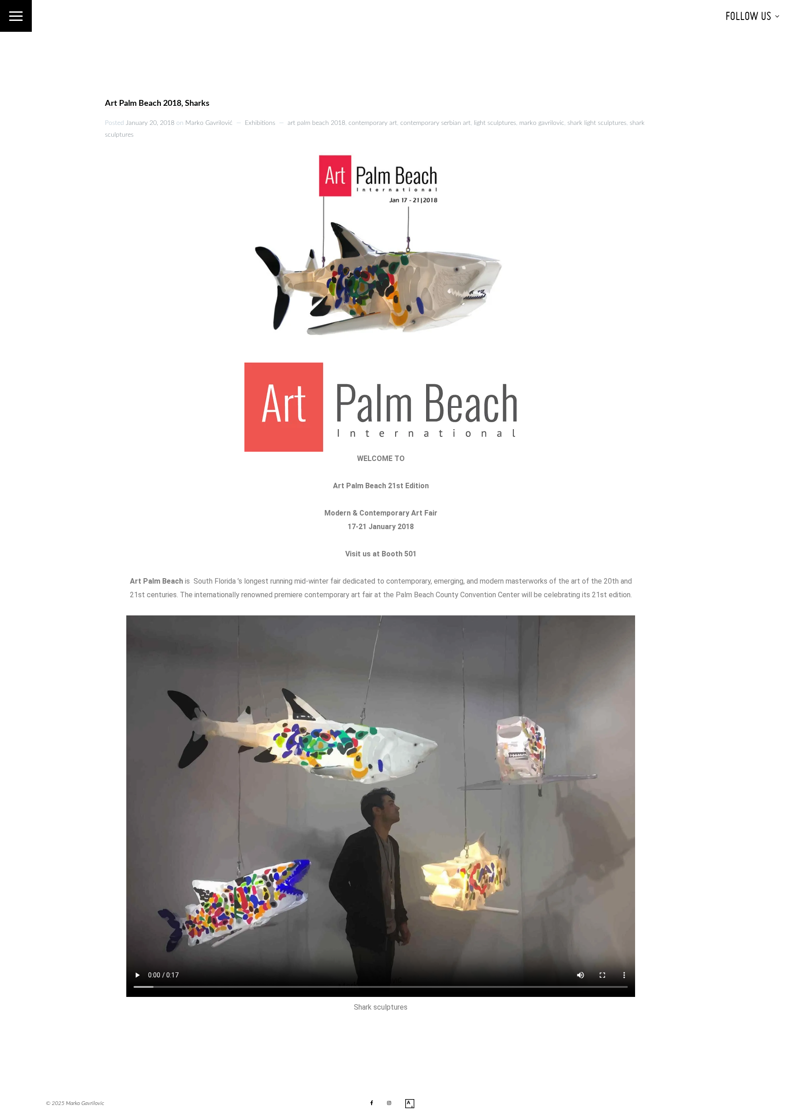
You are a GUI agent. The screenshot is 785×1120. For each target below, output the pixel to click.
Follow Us (748, 16)
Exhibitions (260, 123)
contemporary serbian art (435, 123)
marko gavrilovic (541, 123)
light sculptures (495, 123)
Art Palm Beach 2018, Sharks (157, 103)
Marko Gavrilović (209, 123)
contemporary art (372, 123)
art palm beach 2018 (316, 123)
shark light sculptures (596, 123)
